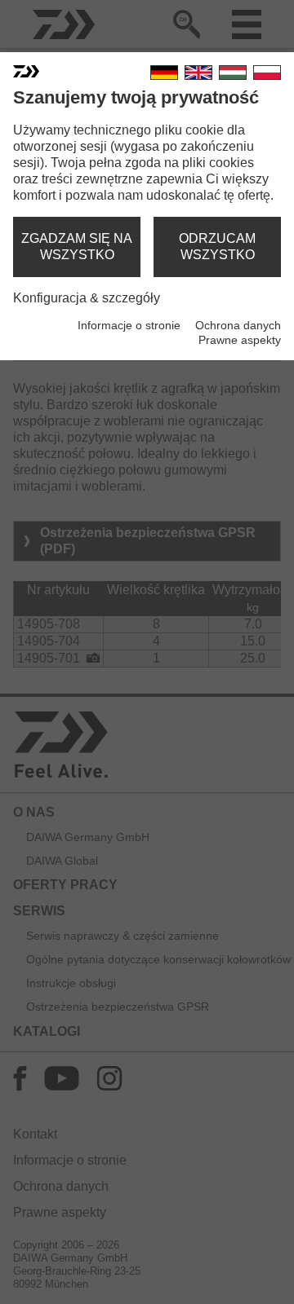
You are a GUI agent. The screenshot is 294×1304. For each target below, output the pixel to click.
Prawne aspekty (239, 339)
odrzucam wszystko (217, 246)
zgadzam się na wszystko (76, 246)
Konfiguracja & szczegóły (86, 298)
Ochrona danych (238, 325)
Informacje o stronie (129, 325)
